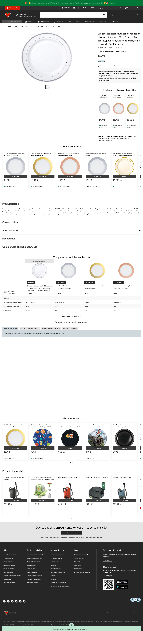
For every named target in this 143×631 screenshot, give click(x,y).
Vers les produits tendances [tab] (51, 328)
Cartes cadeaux (31, 568)
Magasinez (112, 3)
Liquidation (59, 21)
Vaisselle (28, 27)
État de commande (8, 561)
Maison (12, 27)
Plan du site (77, 561)
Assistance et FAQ (8, 558)
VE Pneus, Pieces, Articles (33, 561)
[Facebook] (4, 601)
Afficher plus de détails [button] (70, 316)
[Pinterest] (20, 601)
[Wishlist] (130, 15)
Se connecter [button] (131, 8)
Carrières (53, 565)
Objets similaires (121, 51)
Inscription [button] (78, 8)
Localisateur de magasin (9, 554)
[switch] (6, 292)
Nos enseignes (54, 561)
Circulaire (30, 21)
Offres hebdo (45, 21)
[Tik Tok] (24, 601)
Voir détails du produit (107, 51)
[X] (8, 601)
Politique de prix (78, 568)
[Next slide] (141, 103)
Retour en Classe (90, 21)
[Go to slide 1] (47, 87)
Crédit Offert (68, 8)
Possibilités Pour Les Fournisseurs (60, 586)
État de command (119, 15)
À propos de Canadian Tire (57, 554)
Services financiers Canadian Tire (35, 554)
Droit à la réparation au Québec (82, 572)
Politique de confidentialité (81, 554)
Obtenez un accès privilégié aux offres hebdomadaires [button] (70, 629)
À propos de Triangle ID (56, 558)
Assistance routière (32, 565)
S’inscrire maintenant (95, 537)
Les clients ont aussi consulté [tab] (29, 328)
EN (137, 8)
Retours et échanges (8, 568)
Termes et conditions (80, 558)
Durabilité (53, 579)
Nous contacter (7, 579)
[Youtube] (16, 601)
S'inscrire (107, 560)
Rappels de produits (8, 572)
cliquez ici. (109, 140)
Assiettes (37, 27)
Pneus (78, 21)
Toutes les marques (56, 568)
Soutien (87, 8)
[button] (104, 15)
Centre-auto (114, 21)
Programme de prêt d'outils (34, 579)
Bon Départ (53, 575)
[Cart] (137, 15)
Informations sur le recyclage (58, 582)
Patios (70, 21)
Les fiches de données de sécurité (12, 575)
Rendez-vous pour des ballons (35, 575)
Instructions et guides (32, 582)
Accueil (4, 27)
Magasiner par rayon (14, 21)
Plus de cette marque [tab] (70, 328)
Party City (103, 21)
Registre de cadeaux (32, 572)
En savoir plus (107, 576)
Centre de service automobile (34, 558)
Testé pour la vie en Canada (58, 572)
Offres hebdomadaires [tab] (10, 328)
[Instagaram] (12, 601)
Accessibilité (77, 565)
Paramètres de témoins (9, 582)
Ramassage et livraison (9, 565)
